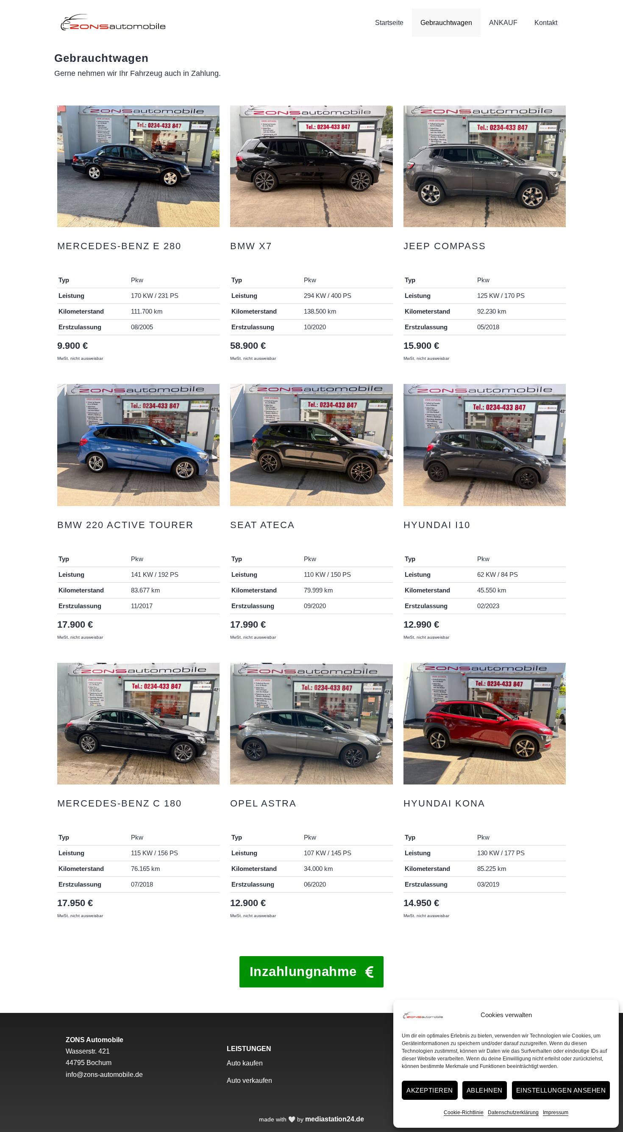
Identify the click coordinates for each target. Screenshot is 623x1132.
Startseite (389, 22)
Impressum (555, 1112)
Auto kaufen (245, 1063)
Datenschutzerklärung (513, 1112)
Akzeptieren (429, 1090)
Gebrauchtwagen (446, 22)
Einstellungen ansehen (561, 1090)
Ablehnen (485, 1090)
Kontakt (545, 22)
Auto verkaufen (249, 1080)
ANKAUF (503, 22)
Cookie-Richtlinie (464, 1112)
